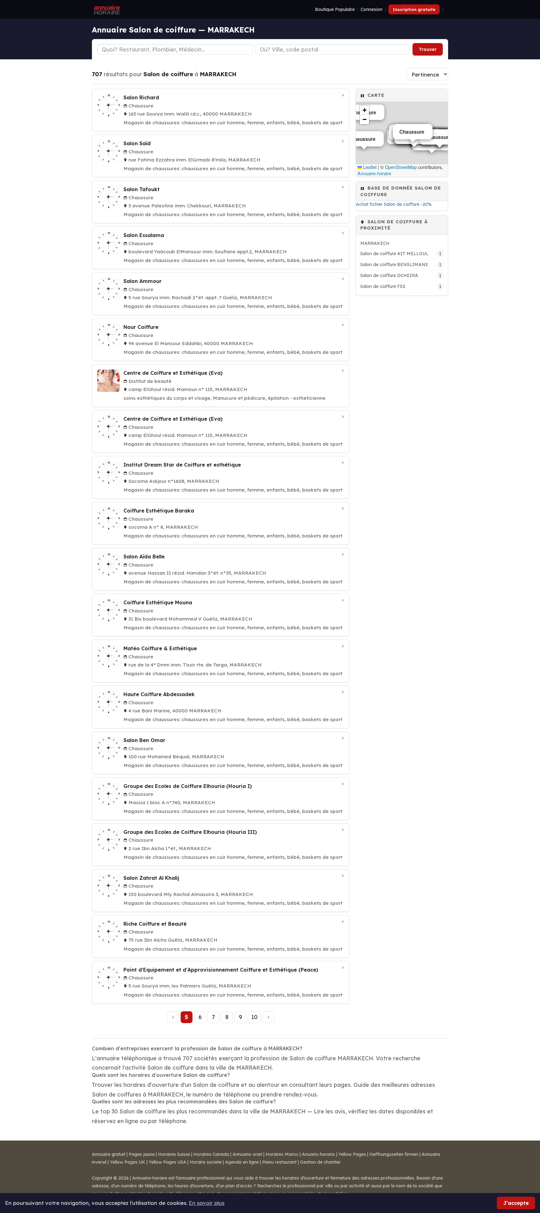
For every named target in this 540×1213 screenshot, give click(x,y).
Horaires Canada (211, 1154)
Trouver (428, 49)
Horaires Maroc (282, 1154)
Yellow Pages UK (127, 1162)
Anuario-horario (318, 1154)
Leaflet (369, 167)
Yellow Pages (352, 1154)
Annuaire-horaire (374, 173)
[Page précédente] (173, 1017)
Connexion (371, 9)
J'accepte (516, 1203)
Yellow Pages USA (167, 1162)
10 (254, 1016)
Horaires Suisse (174, 1154)
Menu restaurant (279, 1162)
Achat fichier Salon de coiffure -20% (394, 204)
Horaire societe (206, 1162)
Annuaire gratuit (108, 1154)
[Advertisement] (402, 394)
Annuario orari (247, 1154)
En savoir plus (206, 1203)
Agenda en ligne (242, 1162)
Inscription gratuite (414, 9)
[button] (364, 110)
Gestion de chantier (320, 1162)
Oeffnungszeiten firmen (393, 1154)
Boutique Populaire (335, 9)
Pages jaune (142, 1154)
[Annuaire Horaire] (106, 9)
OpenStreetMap (401, 167)
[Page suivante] (268, 1017)
